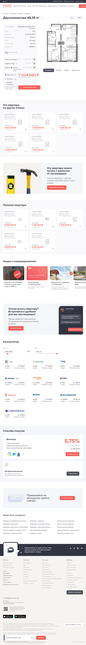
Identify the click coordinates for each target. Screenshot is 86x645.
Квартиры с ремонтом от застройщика (15, 527)
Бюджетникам (46, 581)
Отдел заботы (7, 582)
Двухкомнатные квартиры (65, 524)
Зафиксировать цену (29, 87)
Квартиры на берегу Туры (65, 533)
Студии (69, 563)
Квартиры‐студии (35, 533)
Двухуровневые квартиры (38, 530)
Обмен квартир (46, 565)
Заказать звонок (70, 1)
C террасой (70, 575)
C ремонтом (70, 582)
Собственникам (28, 569)
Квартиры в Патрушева (10, 524)
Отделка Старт (18, 63)
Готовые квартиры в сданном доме (14, 530)
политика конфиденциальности (19, 630)
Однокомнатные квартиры (65, 521)
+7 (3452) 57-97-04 (11, 598)
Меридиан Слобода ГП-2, (26, 27)
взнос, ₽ (5, 348)
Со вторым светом (72, 586)
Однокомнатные (71, 565)
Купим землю (63, 6)
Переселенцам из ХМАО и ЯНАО (51, 578)
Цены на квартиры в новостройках (68, 530)
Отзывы (26, 576)
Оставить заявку (16, 328)
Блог (25, 565)
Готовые (69, 573)
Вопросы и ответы (29, 583)
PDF (79, 17)
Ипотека (44, 563)
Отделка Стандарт (18, 59)
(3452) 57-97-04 (58, 1)
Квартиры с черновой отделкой (40, 527)
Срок (36, 348)
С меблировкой (71, 584)
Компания (23, 6)
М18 (82, 641)
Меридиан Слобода (16, 13)
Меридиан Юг (7, 565)
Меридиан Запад (8, 563)
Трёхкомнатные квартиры (65, 527)
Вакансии (26, 574)
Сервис (26, 572)
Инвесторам (45, 569)
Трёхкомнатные (71, 569)
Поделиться (72, 18)
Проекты (16, 6)
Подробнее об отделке (56, 187)
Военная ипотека (47, 585)
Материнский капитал (48, 574)
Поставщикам (27, 563)
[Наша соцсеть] (70, 548)
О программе (73, 473)
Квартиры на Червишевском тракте (14, 521)
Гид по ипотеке (46, 587)
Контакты (71, 6)
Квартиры (27, 13)
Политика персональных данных (44, 626)
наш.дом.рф (30, 628)
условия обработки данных (34, 630)
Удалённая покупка (47, 583)
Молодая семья (46, 576)
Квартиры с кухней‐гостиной (12, 533)
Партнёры (27, 567)
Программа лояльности (30, 581)
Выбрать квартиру (75, 592)
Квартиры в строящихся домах (40, 524)
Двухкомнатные (71, 567)
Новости (26, 578)
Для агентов (79, 1)
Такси (6, 1)
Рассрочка (45, 567)
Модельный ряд (52, 6)
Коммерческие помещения (10, 584)
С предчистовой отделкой (74, 577)
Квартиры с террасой (37, 521)
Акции (29, 6)
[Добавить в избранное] (42, 18)
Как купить (35, 6)
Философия (42, 6)
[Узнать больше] (18, 59)
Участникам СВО (47, 572)
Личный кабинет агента (73, 624)
